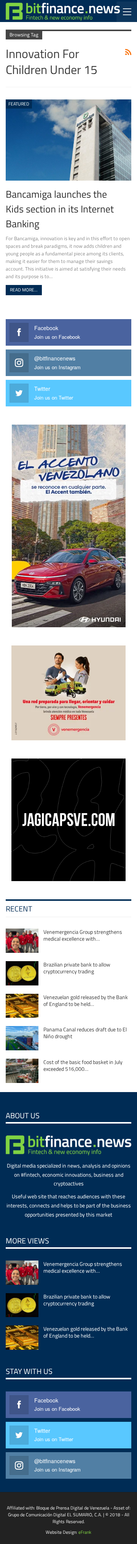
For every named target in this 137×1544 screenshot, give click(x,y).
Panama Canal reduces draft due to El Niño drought (85, 1032)
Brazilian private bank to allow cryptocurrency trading (76, 967)
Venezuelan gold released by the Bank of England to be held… (85, 1000)
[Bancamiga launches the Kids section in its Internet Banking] (68, 140)
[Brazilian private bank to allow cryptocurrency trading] (22, 973)
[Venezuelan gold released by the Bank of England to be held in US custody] (22, 1006)
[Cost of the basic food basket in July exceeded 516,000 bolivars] (22, 1071)
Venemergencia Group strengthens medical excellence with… (82, 935)
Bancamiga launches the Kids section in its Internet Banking (60, 208)
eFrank (84, 1532)
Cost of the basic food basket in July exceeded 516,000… (83, 1065)
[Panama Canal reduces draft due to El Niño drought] (22, 1038)
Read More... (24, 289)
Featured (18, 103)
